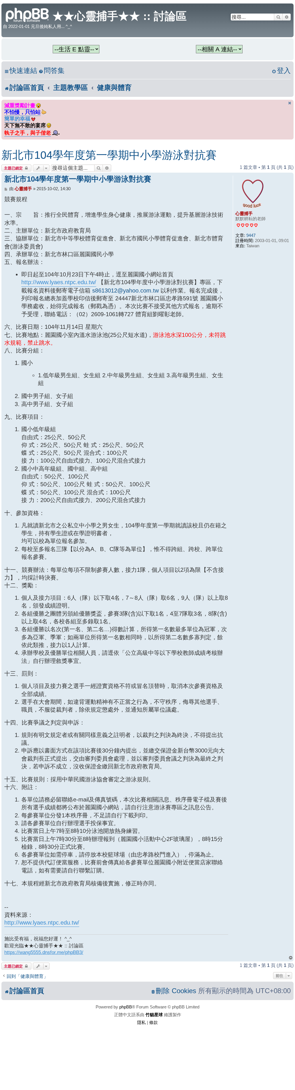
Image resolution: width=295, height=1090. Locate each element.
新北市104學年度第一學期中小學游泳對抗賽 (109, 155)
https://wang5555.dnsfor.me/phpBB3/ (43, 952)
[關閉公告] (289, 103)
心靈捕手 (244, 213)
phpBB (125, 1006)
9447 (251, 235)
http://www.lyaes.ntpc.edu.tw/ (58, 282)
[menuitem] (52, 70)
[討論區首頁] (27, 14)
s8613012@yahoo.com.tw (125, 290)
